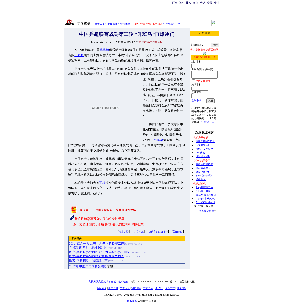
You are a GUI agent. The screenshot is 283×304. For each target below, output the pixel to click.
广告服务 (125, 288)
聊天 (209, 2)
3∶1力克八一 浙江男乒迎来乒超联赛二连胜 (98, 243)
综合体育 (125, 24)
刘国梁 (158, 140)
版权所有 (132, 301)
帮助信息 (181, 288)
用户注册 (113, 288)
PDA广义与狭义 (204, 148)
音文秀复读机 (203, 145)
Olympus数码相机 (205, 198)
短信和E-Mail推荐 (158, 231)
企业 (216, 2)
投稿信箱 (123, 281)
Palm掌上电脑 (203, 191)
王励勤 (79, 55)
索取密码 (196, 100)
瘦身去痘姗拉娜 (204, 164)
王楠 (102, 183)
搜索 (188, 2)
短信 (195, 2)
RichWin (159, 288)
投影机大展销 (203, 156)
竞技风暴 (112, 24)
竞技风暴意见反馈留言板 (102, 281)
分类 (202, 2)
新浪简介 (101, 288)
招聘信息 (136, 288)
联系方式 (170, 288)
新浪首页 (100, 24)
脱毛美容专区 (203, 168)
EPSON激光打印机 (206, 194)
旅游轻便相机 (203, 171)
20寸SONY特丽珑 (205, 202)
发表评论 (124, 231)
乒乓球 (169, 24)
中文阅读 (148, 288)
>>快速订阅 (207, 122)
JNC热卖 (200, 152)
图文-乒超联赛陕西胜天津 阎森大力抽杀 (96, 256)
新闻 (181, 2)
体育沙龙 (139, 231)
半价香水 (201, 179)
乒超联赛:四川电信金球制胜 (88, 247)
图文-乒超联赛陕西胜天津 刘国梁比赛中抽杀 (99, 252)
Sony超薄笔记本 (204, 187)
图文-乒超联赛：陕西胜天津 (88, 260)
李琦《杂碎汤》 (204, 175)
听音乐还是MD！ (205, 141)
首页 (174, 2)
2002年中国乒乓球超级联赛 (88, 266)
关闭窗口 (178, 231)
